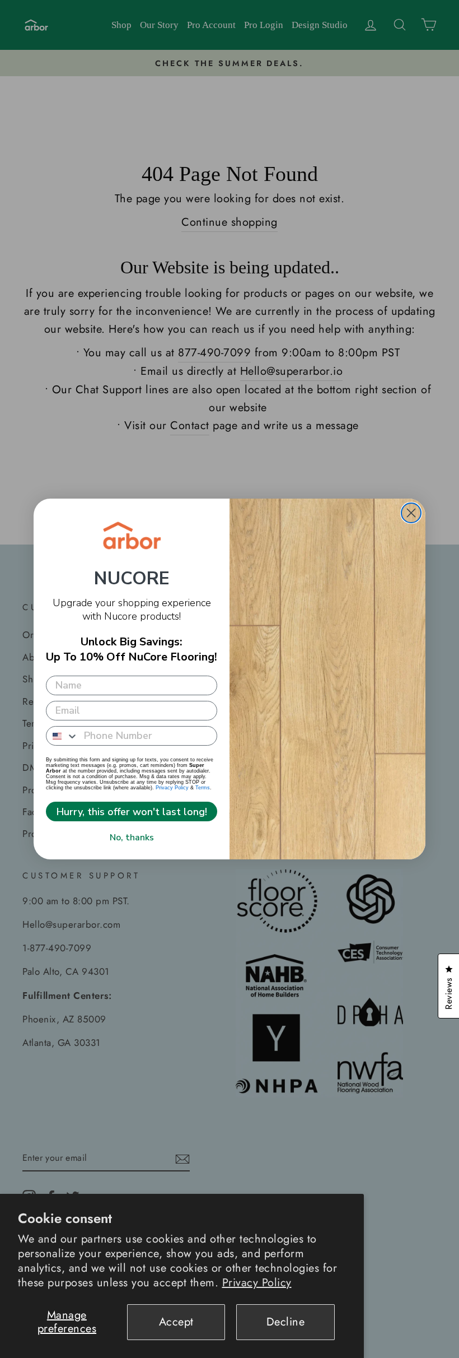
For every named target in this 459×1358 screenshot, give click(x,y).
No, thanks (132, 837)
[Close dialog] (411, 513)
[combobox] (62, 736)
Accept (176, 1322)
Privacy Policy (257, 1283)
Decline (285, 1322)
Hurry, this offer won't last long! (132, 811)
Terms (202, 787)
